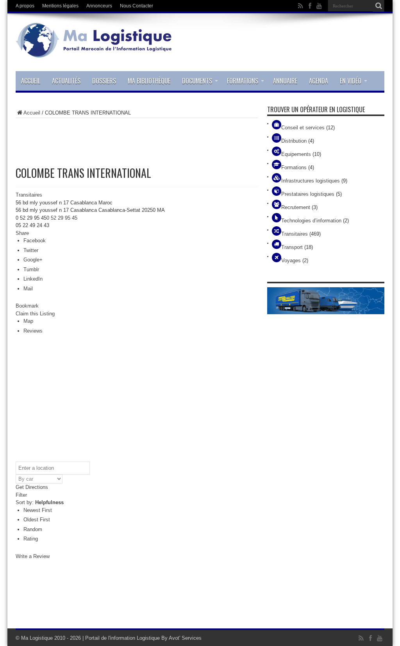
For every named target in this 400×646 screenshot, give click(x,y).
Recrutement (295, 207)
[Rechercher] (378, 6)
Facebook (34, 240)
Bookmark (27, 306)
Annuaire (285, 81)
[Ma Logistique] (94, 51)
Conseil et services (303, 128)
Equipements (296, 154)
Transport (292, 247)
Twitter (30, 250)
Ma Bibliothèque (149, 81)
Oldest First (36, 520)
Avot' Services (185, 638)
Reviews (33, 331)
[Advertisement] (136, 137)
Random (32, 529)
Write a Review (33, 556)
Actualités (66, 81)
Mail (28, 289)
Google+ (33, 260)
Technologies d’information (311, 221)
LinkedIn (33, 279)
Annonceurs (99, 6)
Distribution (294, 141)
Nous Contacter (136, 6)
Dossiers (104, 81)
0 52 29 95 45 (61, 218)
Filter (21, 495)
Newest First (37, 510)
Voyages (291, 260)
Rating (30, 539)
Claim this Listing (35, 314)
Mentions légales (60, 6)
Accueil (30, 81)
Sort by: (40, 502)
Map (28, 321)
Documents (197, 81)
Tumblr (31, 269)
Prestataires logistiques (307, 194)
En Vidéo (350, 81)
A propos (25, 6)
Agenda (318, 81)
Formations (242, 81)
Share (22, 233)
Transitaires (29, 195)
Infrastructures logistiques (310, 181)
